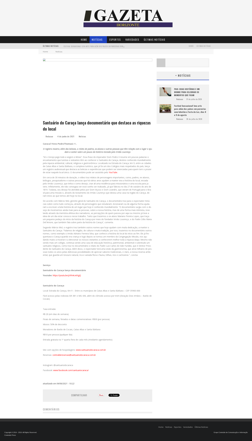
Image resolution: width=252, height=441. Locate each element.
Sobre (191, 46)
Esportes (115, 39)
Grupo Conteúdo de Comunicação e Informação (231, 432)
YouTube (113, 172)
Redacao (49, 136)
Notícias (97, 39)
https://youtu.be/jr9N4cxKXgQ (67, 275)
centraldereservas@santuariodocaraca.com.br (74, 355)
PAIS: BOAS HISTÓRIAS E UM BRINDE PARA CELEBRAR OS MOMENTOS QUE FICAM (187, 92)
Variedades (132, 39)
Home (84, 39)
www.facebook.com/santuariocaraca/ (71, 370)
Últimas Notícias (154, 39)
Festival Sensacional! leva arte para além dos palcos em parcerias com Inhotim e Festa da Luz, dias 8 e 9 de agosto (112, 46)
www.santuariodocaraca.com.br (91, 349)
